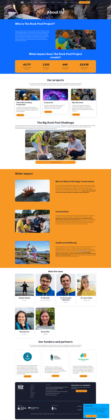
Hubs (36, 2)
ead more (20, 115)
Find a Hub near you (55, 162)
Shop (32, 397)
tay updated (84, 2)
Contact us (32, 392)
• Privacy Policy (69, 413)
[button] (29, 2)
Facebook (80, 406)
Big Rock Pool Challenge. (54, 125)
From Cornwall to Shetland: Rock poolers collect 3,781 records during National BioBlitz (57, 388)
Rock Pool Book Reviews (51, 389)
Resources (59, 2)
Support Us (73, 2)
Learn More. (101, 411)
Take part (29, 2)
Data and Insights (44, 2)
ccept (91, 416)
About (66, 2)
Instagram (80, 409)
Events (32, 388)
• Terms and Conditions (60, 413)
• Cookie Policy (76, 413)
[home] (22, 2)
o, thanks (103, 416)
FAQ (31, 390)
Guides (52, 2)
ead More (27, 376)
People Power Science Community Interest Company (42, 400)
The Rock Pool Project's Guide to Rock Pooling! (57, 391)
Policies (32, 395)
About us (32, 386)
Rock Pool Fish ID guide (51, 395)
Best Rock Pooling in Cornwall (53, 393)
